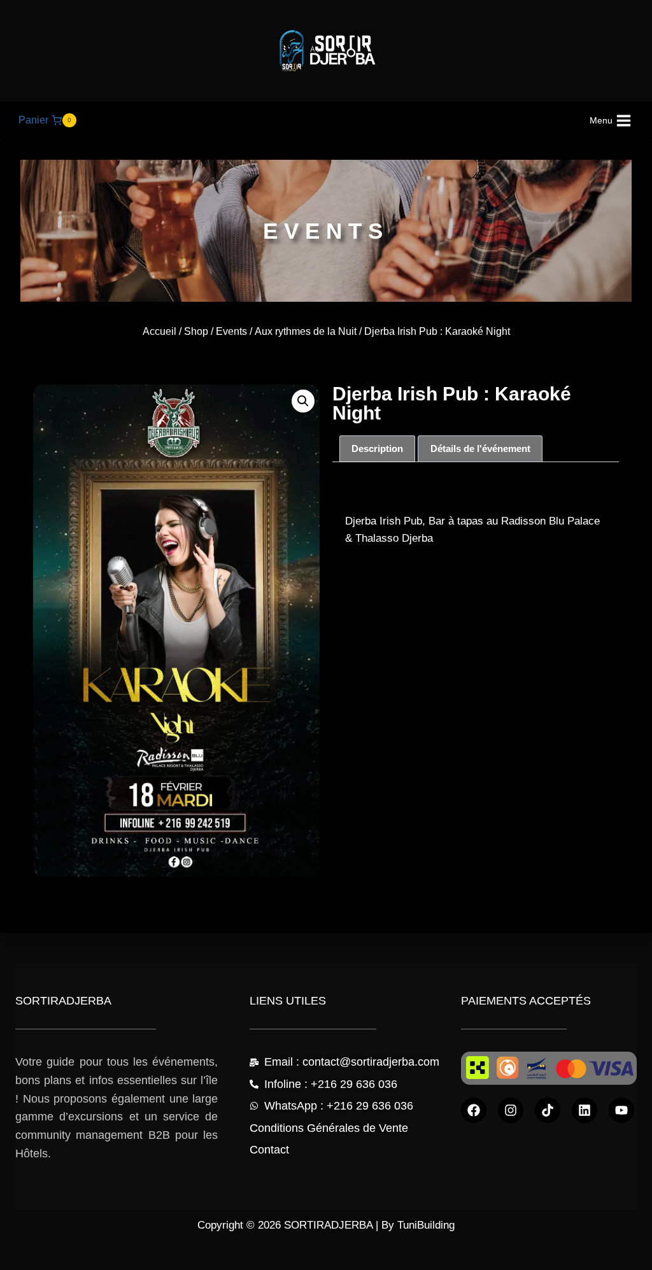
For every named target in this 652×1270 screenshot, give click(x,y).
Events (231, 331)
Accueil (159, 331)
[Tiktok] (547, 1110)
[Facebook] (473, 1110)
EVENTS (326, 230)
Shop (196, 331)
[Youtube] (621, 1110)
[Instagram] (510, 1110)
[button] (303, 401)
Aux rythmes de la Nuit (306, 331)
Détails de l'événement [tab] (480, 448)
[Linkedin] (584, 1110)
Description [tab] (377, 448)
